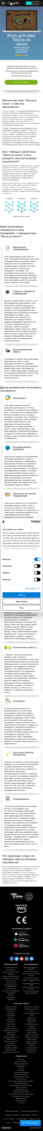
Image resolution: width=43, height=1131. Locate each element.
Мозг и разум (11, 970)
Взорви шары (31, 1020)
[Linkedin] (31, 959)
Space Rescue (11, 1035)
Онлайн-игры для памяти (21, 1092)
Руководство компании (12, 1115)
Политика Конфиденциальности (29, 1111)
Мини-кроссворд (11, 1009)
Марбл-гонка (11, 1039)
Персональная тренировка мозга (21, 1085)
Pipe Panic (11, 1013)
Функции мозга (11, 988)
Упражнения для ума (21, 1083)
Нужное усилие (31, 1039)
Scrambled (11, 1043)
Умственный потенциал (11, 978)
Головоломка (31, 1028)
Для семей (21, 1059)
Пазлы (31, 1011)
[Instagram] (26, 959)
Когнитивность (11, 980)
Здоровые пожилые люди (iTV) (31, 980)
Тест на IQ (21, 1102)
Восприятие (11, 997)
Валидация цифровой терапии (31, 968)
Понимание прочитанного (21, 1096)
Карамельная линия (31, 1009)
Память (10, 995)
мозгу (18, 187)
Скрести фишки (32, 1043)
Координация (11, 993)
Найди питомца (11, 1045)
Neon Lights (11, 1026)
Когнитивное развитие (21, 1074)
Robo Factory (11, 1020)
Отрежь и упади (31, 1041)
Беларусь (7, 1127)
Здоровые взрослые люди (31, 973)
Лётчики (31, 975)
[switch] (37, 566)
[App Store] (22, 933)
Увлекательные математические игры (21, 1094)
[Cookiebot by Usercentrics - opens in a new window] (30, 521)
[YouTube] (21, 959)
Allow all (21, 595)
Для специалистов (21, 1061)
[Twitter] (16, 959)
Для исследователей (21, 1064)
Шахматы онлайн (11, 1007)
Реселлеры (21, 1070)
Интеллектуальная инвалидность (11, 985)
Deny (21, 608)
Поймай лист (31, 1017)
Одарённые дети (21, 1098)
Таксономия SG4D (31, 993)
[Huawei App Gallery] (22, 945)
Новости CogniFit (25, 1115)
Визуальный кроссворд (11, 1030)
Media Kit (35, 1115)
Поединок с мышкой (31, 1037)
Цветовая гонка (11, 1050)
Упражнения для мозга (21, 1077)
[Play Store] (22, 939)
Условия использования (11, 1111)
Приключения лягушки (31, 1007)
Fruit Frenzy (11, 1011)
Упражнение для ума (21, 1090)
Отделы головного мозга (11, 972)
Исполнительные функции (11, 991)
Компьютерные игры (31, 971)
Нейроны (11, 974)
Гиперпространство (31, 1024)
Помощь (8, 1122)
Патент (21, 1068)
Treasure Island (11, 1024)
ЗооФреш (32, 1026)
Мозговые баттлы (21, 1100)
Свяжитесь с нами (34, 1119)
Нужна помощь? (32, 1123)
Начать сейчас (21, 82)
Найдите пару (10, 1032)
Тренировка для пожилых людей (31, 984)
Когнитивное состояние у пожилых (31, 988)
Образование (21, 1066)
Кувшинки (31, 1045)
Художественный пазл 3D (11, 1052)
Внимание (11, 999)
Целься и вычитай (32, 1035)
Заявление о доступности (19, 1122)
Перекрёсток (32, 1022)
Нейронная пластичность (11, 976)
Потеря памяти (11, 983)
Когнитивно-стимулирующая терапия (21, 1081)
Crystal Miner (11, 1015)
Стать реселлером (22, 1119)
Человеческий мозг (11, 967)
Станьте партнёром (9, 1119)
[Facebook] (11, 959)
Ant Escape (10, 1022)
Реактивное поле (31, 1048)
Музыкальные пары (11, 1048)
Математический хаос (11, 1037)
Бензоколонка (31, 1030)
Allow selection (21, 601)
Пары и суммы (31, 1032)
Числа (32, 1015)
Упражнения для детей (21, 1072)
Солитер (11, 1017)
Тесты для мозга (21, 1079)
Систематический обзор (31, 991)
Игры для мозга (21, 1087)
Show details (31, 588)
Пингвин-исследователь (31, 1013)
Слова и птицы (31, 1050)
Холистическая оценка (31, 978)
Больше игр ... (31, 1052)
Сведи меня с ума (11, 1028)
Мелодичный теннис (11, 1041)
